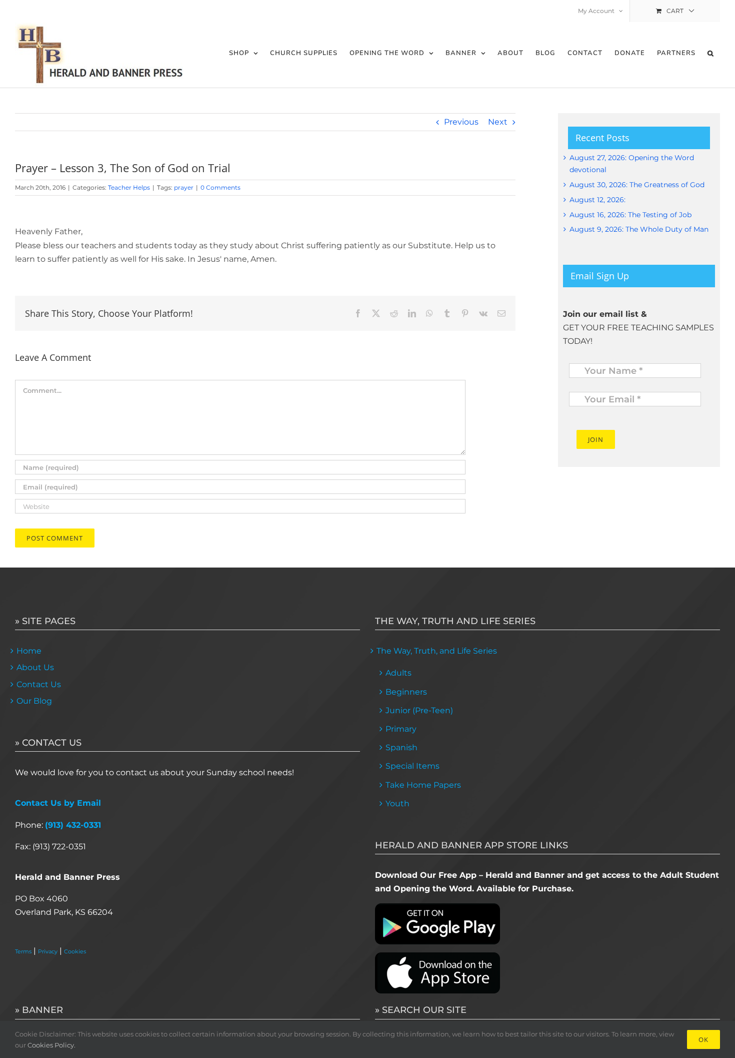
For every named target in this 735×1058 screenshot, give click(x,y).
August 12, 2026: (598, 199)
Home (29, 651)
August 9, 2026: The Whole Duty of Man (639, 229)
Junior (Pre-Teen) (419, 710)
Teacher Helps (129, 187)
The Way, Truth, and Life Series (436, 651)
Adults (399, 673)
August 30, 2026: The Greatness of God (637, 184)
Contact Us (38, 684)
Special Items (413, 766)
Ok (703, 1039)
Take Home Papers (423, 785)
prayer (184, 187)
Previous (461, 122)
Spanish (402, 747)
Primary (401, 729)
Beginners (406, 692)
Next (498, 122)
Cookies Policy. (52, 1045)
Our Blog (34, 701)
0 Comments (220, 187)
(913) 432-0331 (73, 825)
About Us (35, 667)
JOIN (596, 439)
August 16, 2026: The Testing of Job (631, 214)
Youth (398, 803)
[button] (711, 53)
